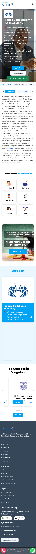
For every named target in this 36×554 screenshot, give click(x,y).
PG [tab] (26, 92)
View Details (23, 402)
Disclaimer (6, 502)
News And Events (8, 476)
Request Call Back (18, 251)
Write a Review (18, 73)
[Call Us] (3, 550)
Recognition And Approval (11, 483)
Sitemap (5, 461)
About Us (5, 444)
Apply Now (18, 68)
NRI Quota (6, 473)
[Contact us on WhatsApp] (32, 550)
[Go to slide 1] (14, 410)
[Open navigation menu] (32, 4)
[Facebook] (4, 534)
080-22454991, (6, 526)
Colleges (9, 84)
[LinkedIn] (12, 534)
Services (5, 454)
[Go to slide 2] (17, 410)
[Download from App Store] (19, 518)
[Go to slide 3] (19, 410)
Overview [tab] (10, 92)
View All (18, 415)
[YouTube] (9, 534)
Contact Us (6, 457)
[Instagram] (7, 534)
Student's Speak (8, 480)
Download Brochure (19, 78)
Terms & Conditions (9, 495)
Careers (5, 451)
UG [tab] (19, 92)
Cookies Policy (7, 499)
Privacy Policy (7, 492)
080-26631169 (16, 526)
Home (3, 84)
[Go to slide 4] (21, 410)
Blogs (4, 470)
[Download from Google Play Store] (6, 518)
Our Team (6, 448)
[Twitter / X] (2, 534)
